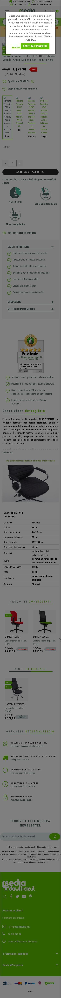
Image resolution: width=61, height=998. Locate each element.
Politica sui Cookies (39, 33)
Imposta (16, 47)
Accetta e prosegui (35, 46)
